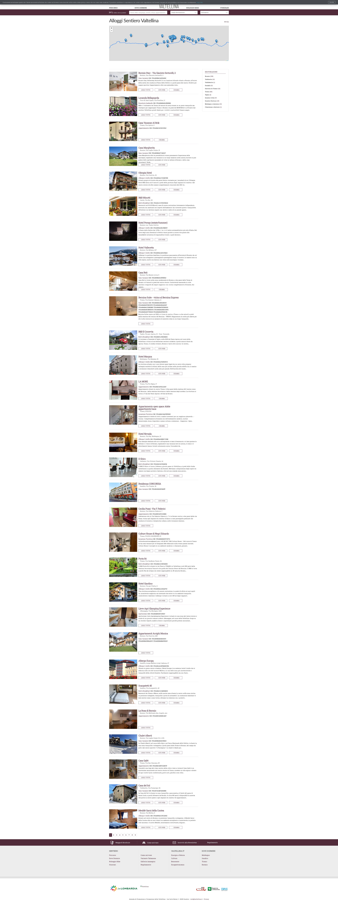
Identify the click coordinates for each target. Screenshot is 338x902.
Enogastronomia (177, 865)
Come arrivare (146, 855)
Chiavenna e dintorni (212, 107)
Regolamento (146, 865)
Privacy (206, 899)
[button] (169, 41)
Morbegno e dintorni (212, 104)
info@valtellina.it (196, 899)
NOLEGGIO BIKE (192, 8)
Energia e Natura (178, 855)
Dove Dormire (114, 858)
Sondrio (205, 858)
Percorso (112, 855)
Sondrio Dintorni (211, 101)
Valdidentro (209, 82)
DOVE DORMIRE (141, 8)
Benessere (175, 861)
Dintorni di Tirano (211, 88)
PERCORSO (113, 8)
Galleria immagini (148, 861)
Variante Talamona (148, 858)
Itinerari (112, 865)
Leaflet (227, 60)
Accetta (332, 2)
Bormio (207, 76)
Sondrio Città (209, 98)
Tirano (207, 92)
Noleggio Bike (114, 861)
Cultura (174, 858)
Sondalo (207, 85)
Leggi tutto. (199, 2)
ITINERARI (224, 8)
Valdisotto (208, 79)
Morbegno (206, 855)
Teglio (207, 95)
